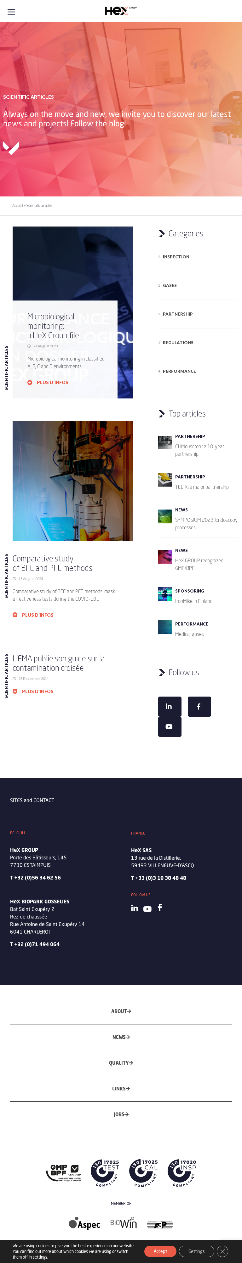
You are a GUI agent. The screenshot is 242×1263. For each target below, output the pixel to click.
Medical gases (189, 634)
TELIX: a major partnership (202, 487)
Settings (196, 1251)
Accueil (17, 205)
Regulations (178, 342)
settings (40, 1257)
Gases (170, 285)
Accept (160, 1251)
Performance (179, 371)
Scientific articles (6, 368)
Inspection (176, 256)
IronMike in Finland (193, 601)
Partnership (178, 314)
